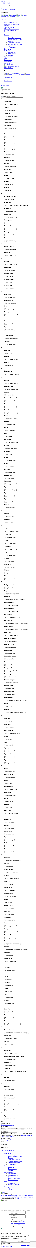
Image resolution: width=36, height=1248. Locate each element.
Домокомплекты (12, 1177)
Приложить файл (26, 1133)
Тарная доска (8, 32)
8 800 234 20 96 (5, 3)
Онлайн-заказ (8, 81)
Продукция (7, 49)
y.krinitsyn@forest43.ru (7, 1150)
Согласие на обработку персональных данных (19, 1197)
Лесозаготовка (12, 1173)
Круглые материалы (10, 30)
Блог (5, 58)
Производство (8, 56)
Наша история (12, 52)
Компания (7, 50)
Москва (3, 1140)
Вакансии (11, 55)
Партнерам (7, 61)
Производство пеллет (14, 1178)
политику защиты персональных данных (18, 1223)
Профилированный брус (11, 24)
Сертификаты (8, 60)
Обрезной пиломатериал (11, 29)
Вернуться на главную (7, 1125)
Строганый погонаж (10, 27)
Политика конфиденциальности (10, 1195)
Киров (7, 1140)
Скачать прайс (8, 77)
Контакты (7, 63)
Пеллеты (6, 25)
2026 (18, 1198)
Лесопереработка (13, 1175)
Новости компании (13, 1184)
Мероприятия (12, 1183)
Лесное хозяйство (13, 1180)
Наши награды (12, 53)
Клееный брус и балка (10, 22)
